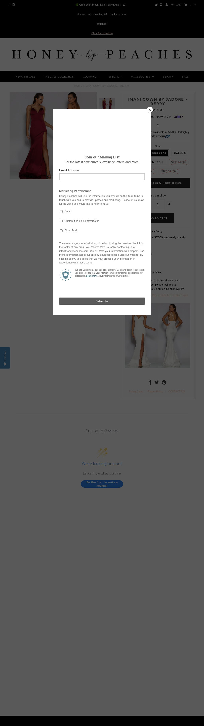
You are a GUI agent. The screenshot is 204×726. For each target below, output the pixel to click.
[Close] (150, 110)
